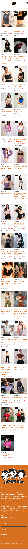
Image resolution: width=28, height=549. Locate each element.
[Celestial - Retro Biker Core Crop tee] (7, 19)
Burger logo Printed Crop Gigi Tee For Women (20, 369)
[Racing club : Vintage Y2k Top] (20, 45)
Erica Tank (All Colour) (7, 85)
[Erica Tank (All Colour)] (7, 74)
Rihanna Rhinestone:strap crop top (7, 224)
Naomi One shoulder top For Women (19, 85)
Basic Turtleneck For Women (20, 398)
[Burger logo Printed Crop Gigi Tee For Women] (20, 356)
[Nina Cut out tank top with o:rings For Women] (7, 270)
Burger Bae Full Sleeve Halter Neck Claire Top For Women (7, 399)
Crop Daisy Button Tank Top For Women (20, 340)
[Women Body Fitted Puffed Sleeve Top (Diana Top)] (20, 212)
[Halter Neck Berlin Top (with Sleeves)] (20, 129)
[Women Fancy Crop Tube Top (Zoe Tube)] (20, 155)
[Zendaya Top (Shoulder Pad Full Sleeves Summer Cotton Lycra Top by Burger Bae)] (20, 182)
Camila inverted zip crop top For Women (19, 30)
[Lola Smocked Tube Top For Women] (20, 270)
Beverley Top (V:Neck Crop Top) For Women (6, 57)
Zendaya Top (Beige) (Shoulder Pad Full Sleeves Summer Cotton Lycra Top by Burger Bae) (6, 371)
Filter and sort (7, 8)
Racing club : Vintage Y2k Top (19, 57)
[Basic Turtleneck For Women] (20, 386)
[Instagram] (2, 487)
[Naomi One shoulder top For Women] (20, 74)
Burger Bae (3, 28)
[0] (26, 3)
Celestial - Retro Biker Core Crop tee (7, 30)
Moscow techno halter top (7, 112)
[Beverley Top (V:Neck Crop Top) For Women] (7, 45)
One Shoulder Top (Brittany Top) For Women (19, 427)
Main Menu (4, 524)
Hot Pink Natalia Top (6, 140)
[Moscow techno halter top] (7, 100)
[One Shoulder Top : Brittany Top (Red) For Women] (7, 414)
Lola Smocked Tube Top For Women (20, 282)
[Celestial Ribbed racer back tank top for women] (7, 328)
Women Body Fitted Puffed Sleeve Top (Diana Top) (19, 224)
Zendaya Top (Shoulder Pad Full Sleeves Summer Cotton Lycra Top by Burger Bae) (20, 195)
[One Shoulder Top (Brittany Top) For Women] (20, 414)
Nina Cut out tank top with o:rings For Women (6, 283)
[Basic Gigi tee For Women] (20, 100)
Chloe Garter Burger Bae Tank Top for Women (7, 311)
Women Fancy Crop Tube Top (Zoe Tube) (20, 167)
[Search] (23, 3)
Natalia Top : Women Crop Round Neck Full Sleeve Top (20, 253)
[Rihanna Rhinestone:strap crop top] (7, 212)
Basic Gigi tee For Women (18, 112)
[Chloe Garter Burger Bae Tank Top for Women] (7, 299)
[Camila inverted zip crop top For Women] (20, 19)
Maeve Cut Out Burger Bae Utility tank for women (7, 253)
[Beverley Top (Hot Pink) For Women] (7, 443)
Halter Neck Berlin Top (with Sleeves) (20, 140)
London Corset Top (6, 193)
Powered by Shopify (18, 543)
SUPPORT (4, 534)
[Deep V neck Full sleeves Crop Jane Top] (7, 155)
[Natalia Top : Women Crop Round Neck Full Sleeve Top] (20, 240)
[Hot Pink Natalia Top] (7, 129)
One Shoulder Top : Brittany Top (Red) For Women (7, 427)
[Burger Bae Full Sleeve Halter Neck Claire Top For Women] (7, 386)
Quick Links (5, 529)
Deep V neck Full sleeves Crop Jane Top (7, 167)
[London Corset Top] (7, 182)
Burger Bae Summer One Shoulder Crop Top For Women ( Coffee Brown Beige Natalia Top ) (20, 312)
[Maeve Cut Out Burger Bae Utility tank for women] (7, 240)
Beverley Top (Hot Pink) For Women (7, 455)
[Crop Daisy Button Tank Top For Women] (20, 328)
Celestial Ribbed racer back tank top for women (7, 341)
